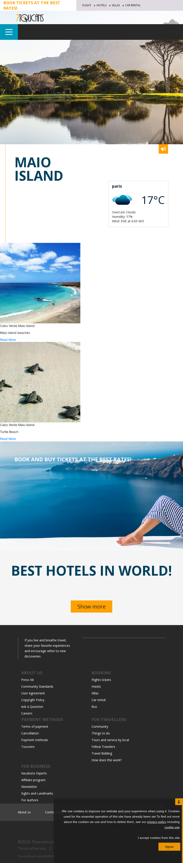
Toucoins (28, 746)
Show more (91, 606)
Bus (94, 706)
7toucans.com (44, 841)
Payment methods (34, 740)
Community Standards (37, 686)
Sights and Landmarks (37, 793)
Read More (8, 339)
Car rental (133, 5)
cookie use (172, 827)
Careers (26, 713)
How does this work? (107, 760)
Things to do (101, 733)
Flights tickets (101, 680)
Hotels (101, 5)
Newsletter (29, 787)
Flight (86, 5)
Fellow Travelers (103, 746)
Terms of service (32, 848)
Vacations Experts (34, 773)
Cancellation (30, 733)
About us (24, 812)
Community (100, 726)
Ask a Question (32, 706)
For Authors (29, 800)
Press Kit (27, 680)
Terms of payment (34, 726)
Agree (169, 846)
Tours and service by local (110, 740)
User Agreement (33, 693)
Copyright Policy (32, 700)
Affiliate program (33, 780)
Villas (116, 5)
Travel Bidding (102, 753)
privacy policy (156, 822)
